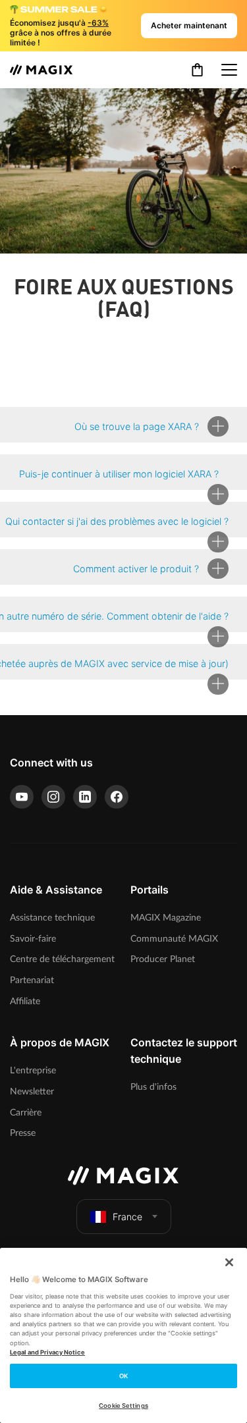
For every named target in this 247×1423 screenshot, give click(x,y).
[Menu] (229, 70)
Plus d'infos (153, 1087)
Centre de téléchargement (62, 959)
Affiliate (25, 1001)
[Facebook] (116, 797)
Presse (23, 1133)
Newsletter (32, 1091)
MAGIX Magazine (165, 918)
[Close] (229, 1262)
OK (123, 1376)
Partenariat (32, 980)
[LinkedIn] (85, 797)
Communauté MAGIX (174, 939)
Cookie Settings (123, 1405)
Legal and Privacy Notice (47, 1352)
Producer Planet (162, 959)
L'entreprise (33, 1070)
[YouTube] (22, 797)
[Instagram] (53, 797)
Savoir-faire (33, 939)
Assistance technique (52, 918)
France (127, 1216)
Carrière (25, 1112)
